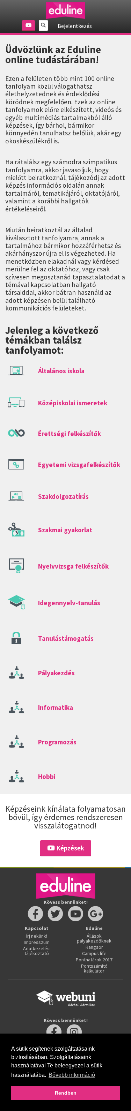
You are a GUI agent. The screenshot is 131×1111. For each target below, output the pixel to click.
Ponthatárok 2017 (94, 959)
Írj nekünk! (36, 936)
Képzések (69, 848)
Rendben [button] (66, 1093)
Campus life (94, 953)
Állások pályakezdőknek (94, 938)
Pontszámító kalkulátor (94, 968)
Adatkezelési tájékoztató (37, 950)
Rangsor (94, 947)
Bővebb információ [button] (72, 1075)
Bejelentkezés (75, 25)
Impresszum (37, 942)
